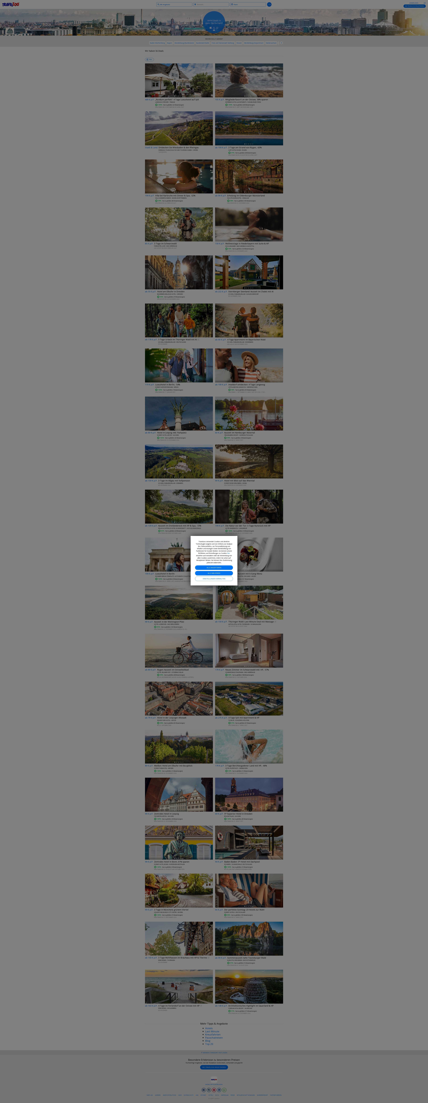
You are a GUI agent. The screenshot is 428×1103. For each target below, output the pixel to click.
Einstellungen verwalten (214, 579)
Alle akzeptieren (214, 568)
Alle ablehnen (214, 573)
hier (228, 553)
